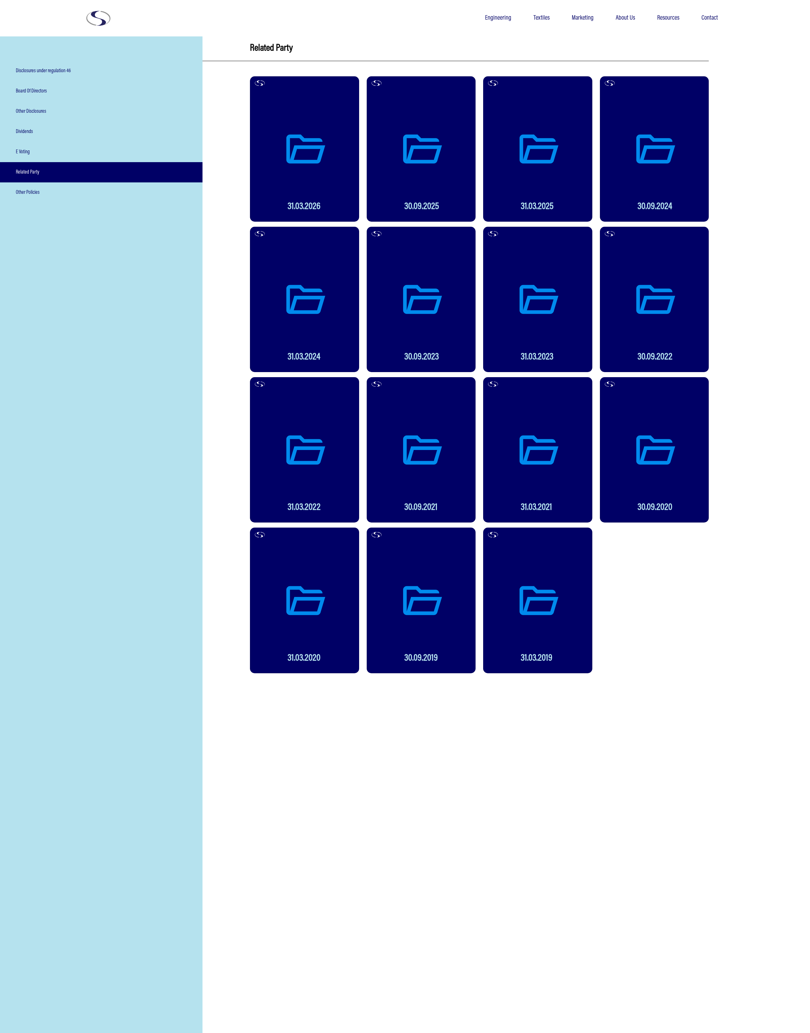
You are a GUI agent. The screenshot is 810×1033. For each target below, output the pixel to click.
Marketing (583, 18)
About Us (625, 18)
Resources (668, 18)
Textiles (541, 18)
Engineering (498, 18)
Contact (709, 18)
